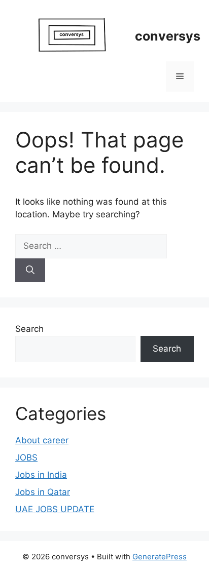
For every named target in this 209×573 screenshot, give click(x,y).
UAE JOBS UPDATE (54, 509)
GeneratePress (159, 556)
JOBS (26, 457)
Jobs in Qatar (42, 492)
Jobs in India (41, 475)
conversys (167, 36)
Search (29, 329)
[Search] (30, 270)
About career (41, 440)
